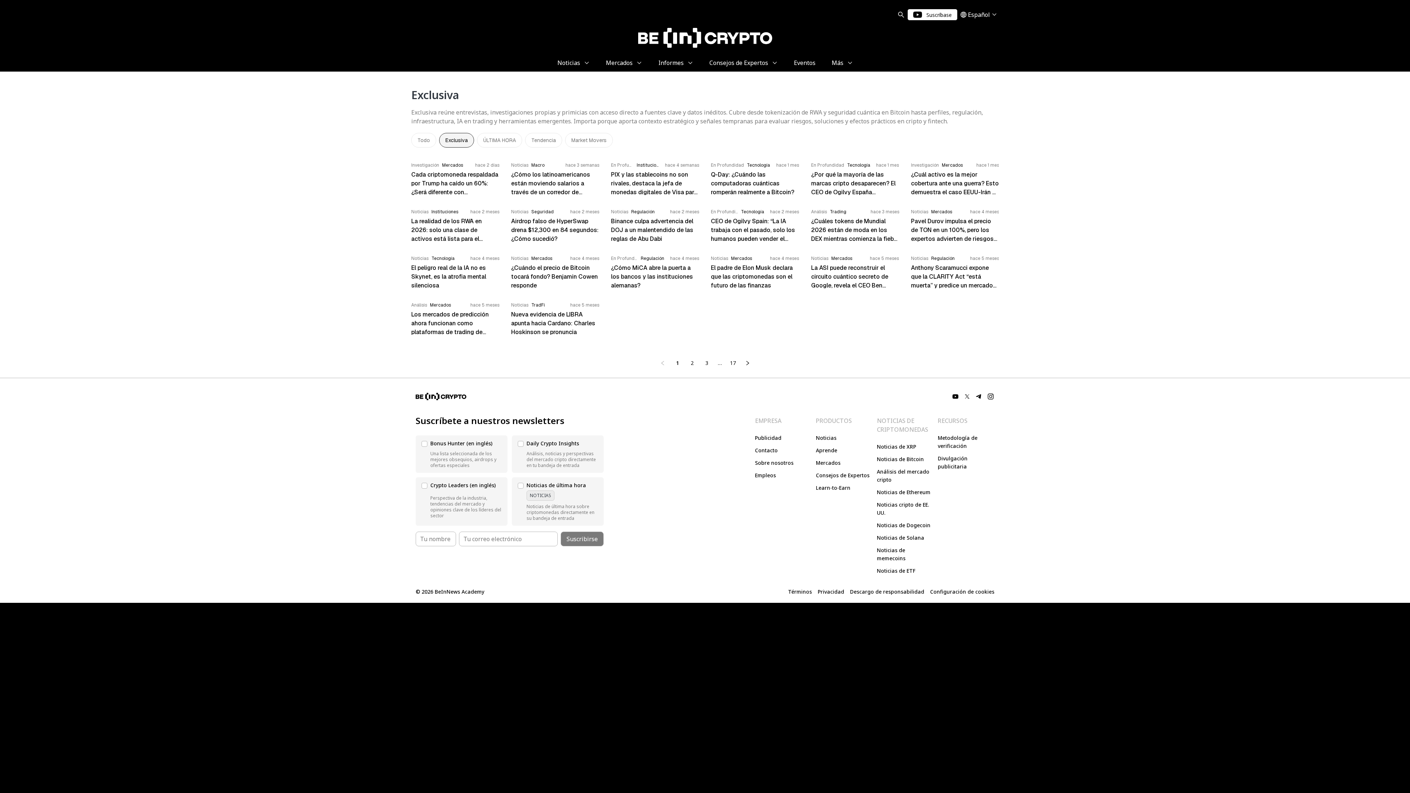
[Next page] (747, 363)
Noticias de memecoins (891, 554)
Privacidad (831, 591)
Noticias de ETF (896, 570)
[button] (461, 454)
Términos (800, 591)
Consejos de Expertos (843, 475)
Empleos (765, 475)
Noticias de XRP (896, 446)
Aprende (826, 450)
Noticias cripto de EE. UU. (903, 508)
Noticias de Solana (900, 537)
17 (733, 362)
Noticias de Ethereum (903, 492)
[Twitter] (967, 396)
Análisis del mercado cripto (903, 475)
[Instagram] (990, 396)
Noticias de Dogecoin (903, 525)
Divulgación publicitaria (953, 462)
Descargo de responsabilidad (887, 591)
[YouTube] (955, 396)
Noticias (826, 437)
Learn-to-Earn (833, 487)
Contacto (766, 450)
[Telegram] (979, 396)
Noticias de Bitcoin (900, 459)
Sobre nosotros (774, 462)
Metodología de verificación (957, 441)
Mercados (828, 462)
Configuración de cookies (962, 591)
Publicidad (768, 437)
